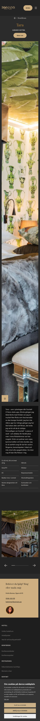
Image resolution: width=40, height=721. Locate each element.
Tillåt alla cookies (20, 705)
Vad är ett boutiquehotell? (11, 639)
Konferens (6, 645)
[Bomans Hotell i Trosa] (9, 8)
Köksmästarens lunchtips (11, 667)
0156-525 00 (10, 598)
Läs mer (6, 699)
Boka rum (20, 35)
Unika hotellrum (7, 631)
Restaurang (7, 661)
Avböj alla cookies (20, 711)
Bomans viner (7, 671)
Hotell (4, 625)
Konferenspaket (7, 655)
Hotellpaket (6, 635)
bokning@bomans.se (14, 602)
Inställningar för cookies (20, 716)
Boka (28, 8)
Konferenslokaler (8, 651)
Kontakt (5, 677)
